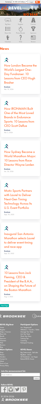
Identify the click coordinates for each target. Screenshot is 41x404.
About (2, 361)
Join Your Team (25, 334)
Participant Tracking (26, 343)
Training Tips (24, 338)
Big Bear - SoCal (25, 355)
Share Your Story (25, 336)
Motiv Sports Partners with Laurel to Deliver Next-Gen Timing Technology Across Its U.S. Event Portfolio (18, 199)
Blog (1, 347)
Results (2, 336)
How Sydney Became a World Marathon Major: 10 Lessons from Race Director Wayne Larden (20, 158)
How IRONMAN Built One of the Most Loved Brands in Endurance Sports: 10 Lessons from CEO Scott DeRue (19, 117)
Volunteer (3, 340)
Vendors (2, 357)
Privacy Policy (4, 365)
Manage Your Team (26, 332)
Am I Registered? (26, 327)
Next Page (4, 305)
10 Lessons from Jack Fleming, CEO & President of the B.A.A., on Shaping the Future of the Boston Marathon (20, 281)
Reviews (2, 345)
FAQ (1, 343)
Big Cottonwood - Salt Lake (29, 352)
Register (2, 330)
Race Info (3, 334)
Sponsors (3, 338)
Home (2, 327)
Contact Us (3, 359)
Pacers (2, 355)
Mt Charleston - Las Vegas (29, 357)
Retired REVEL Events (27, 359)
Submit (36, 378)
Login (31, 2)
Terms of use (4, 363)
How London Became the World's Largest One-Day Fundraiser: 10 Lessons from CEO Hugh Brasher (20, 74)
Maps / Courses (5, 332)
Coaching (23, 340)
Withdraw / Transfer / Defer (29, 330)
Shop (1, 352)
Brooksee (7, 87)
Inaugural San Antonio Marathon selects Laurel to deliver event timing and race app (19, 240)
